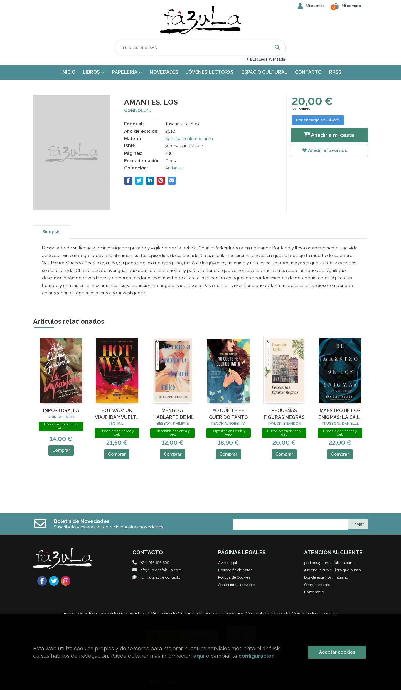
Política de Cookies (234, 577)
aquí (199, 656)
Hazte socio (314, 592)
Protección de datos (235, 570)
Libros (92, 72)
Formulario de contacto (159, 577)
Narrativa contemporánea (189, 138)
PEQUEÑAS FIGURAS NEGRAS (284, 414)
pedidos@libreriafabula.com (329, 562)
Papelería (125, 72)
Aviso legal (227, 562)
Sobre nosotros (317, 584)
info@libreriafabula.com (160, 570)
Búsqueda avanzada (267, 59)
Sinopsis (51, 231)
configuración (256, 656)
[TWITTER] (54, 581)
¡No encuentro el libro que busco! (333, 570)
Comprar (61, 450)
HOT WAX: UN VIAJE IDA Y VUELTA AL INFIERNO (117, 414)
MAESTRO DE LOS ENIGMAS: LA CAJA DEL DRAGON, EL (340, 414)
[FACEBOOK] (42, 581)
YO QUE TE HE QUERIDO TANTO (228, 414)
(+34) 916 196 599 (154, 562)
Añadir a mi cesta (332, 135)
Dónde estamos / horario (326, 577)
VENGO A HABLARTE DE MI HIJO (172, 414)
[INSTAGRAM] (65, 581)
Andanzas (174, 168)
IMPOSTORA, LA (61, 410)
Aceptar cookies (337, 652)
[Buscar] (277, 47)
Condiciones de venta (236, 584)
